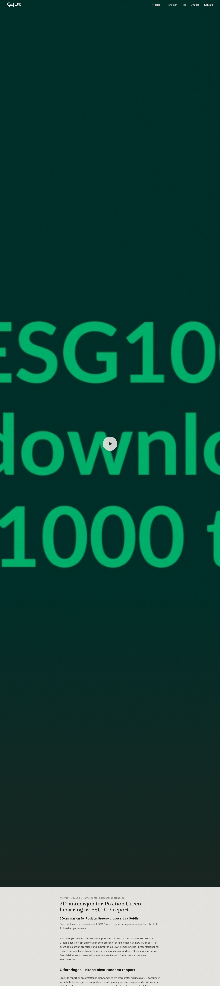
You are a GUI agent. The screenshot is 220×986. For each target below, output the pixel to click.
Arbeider (156, 4)
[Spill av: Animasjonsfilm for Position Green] (110, 443)
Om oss (195, 4)
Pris (184, 4)
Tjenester (171, 4)
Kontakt (208, 4)
